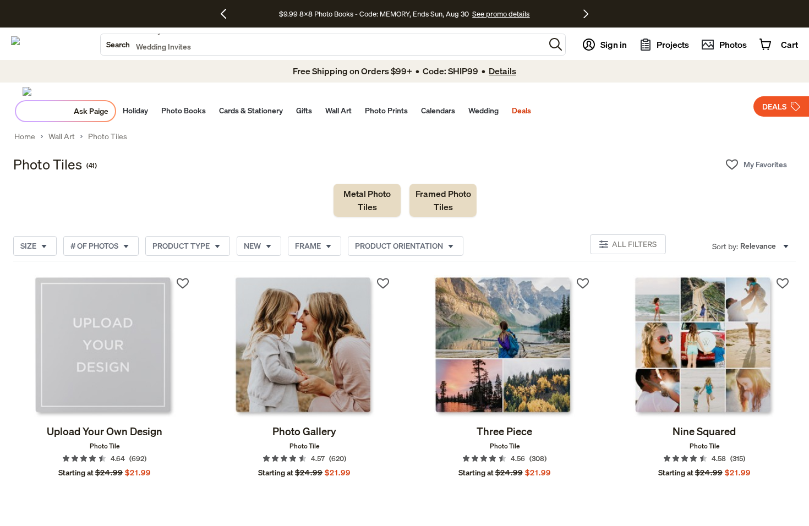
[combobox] (323, 44)
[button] (555, 44)
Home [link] (24, 136)
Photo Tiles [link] (107, 136)
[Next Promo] (585, 13)
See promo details (500, 14)
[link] (367, 200)
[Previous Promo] (227, 14)
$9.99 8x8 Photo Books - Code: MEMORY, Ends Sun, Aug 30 (374, 14)
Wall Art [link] (61, 136)
